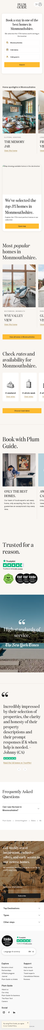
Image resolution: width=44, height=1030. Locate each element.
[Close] (27, 1022)
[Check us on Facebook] (9, 1012)
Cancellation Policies (31, 976)
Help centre (28, 967)
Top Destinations (11, 908)
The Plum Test (7, 998)
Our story (5, 992)
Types (6, 915)
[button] (22, 4)
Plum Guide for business (11, 995)
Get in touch (28, 970)
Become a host (7, 967)
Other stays (9, 922)
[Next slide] (25, 769)
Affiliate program (8, 973)
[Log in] (38, 4)
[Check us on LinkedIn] (14, 1012)
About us (5, 989)
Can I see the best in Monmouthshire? (12, 808)
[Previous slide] (19, 769)
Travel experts (29, 973)
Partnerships (6, 970)
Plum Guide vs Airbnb (10, 979)
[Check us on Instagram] (4, 1012)
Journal (4, 976)
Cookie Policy (12, 1026)
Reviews (27, 979)
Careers (5, 1001)
